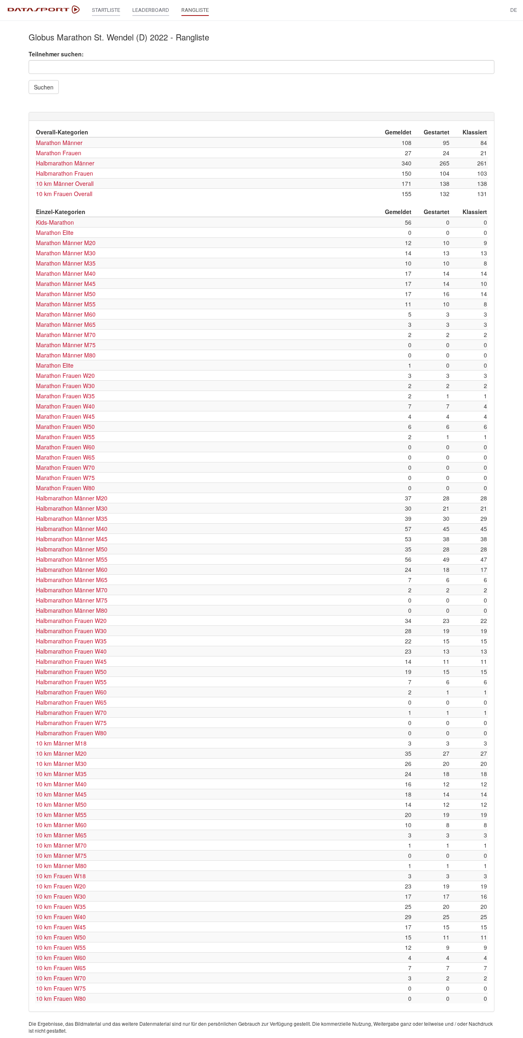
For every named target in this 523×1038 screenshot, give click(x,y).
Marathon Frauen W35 (65, 396)
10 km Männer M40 (61, 784)
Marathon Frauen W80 (65, 488)
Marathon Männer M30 (66, 253)
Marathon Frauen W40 (65, 406)
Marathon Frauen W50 (65, 426)
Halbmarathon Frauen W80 (71, 733)
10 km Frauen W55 (61, 947)
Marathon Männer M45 (66, 283)
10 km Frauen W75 (61, 988)
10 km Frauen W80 (61, 998)
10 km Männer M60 (61, 825)
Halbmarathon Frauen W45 (71, 661)
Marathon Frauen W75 (65, 477)
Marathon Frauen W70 (65, 467)
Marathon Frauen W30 (65, 386)
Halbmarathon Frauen (64, 173)
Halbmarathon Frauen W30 (71, 631)
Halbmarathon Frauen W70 (71, 712)
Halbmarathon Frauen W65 (71, 702)
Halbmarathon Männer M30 (71, 508)
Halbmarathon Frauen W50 (71, 671)
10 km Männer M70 (61, 845)
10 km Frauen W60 (61, 957)
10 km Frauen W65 (61, 968)
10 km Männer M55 (61, 814)
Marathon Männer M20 (66, 243)
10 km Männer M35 (61, 774)
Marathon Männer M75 (66, 345)
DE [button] (513, 10)
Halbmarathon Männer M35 (71, 518)
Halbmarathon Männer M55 (71, 559)
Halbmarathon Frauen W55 (71, 682)
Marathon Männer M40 (66, 273)
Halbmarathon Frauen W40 (71, 651)
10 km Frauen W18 (61, 876)
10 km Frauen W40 (61, 917)
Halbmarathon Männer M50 (71, 549)
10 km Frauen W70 (61, 978)
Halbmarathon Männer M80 (71, 610)
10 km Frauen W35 (61, 906)
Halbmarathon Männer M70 (71, 590)
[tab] (261, 116)
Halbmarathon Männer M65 (71, 580)
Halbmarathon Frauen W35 (71, 641)
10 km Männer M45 (61, 794)
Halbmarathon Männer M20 (71, 498)
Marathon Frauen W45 (65, 416)
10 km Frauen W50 (61, 937)
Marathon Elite (55, 232)
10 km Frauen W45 (61, 927)
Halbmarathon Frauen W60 (71, 692)
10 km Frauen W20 (61, 886)
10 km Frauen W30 (61, 896)
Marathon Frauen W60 (65, 447)
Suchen (44, 87)
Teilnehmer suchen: (56, 54)
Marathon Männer (59, 142)
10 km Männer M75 (61, 855)
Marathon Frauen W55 (65, 437)
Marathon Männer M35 (66, 263)
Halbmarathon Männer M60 (71, 569)
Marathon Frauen (58, 153)
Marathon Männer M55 (66, 304)
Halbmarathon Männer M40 (71, 529)
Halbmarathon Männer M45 (71, 539)
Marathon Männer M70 (66, 334)
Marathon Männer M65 (66, 324)
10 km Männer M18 (61, 743)
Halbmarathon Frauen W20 (71, 620)
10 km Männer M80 (61, 866)
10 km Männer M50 (61, 804)
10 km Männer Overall (65, 183)
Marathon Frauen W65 (65, 457)
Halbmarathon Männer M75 (71, 600)
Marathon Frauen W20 (65, 375)
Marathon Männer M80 (66, 355)
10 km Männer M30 (61, 763)
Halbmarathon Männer (65, 163)
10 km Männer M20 (61, 753)
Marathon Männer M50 (66, 294)
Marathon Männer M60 (66, 314)
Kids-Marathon (55, 222)
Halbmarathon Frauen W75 (71, 723)
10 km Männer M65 (61, 835)
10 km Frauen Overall (64, 194)
